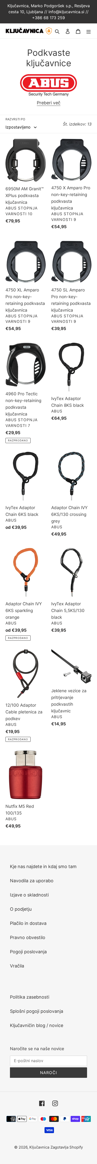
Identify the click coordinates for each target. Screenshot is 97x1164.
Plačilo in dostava (28, 923)
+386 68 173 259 (48, 17)
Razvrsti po (15, 119)
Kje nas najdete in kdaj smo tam (43, 866)
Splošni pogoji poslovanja (36, 1011)
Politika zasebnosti (29, 997)
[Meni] (88, 31)
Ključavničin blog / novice (36, 1025)
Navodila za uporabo (31, 880)
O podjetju (21, 909)
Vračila (17, 965)
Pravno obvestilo (27, 937)
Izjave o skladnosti (29, 894)
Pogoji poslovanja (28, 951)
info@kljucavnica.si (67, 11)
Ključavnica (39, 1147)
